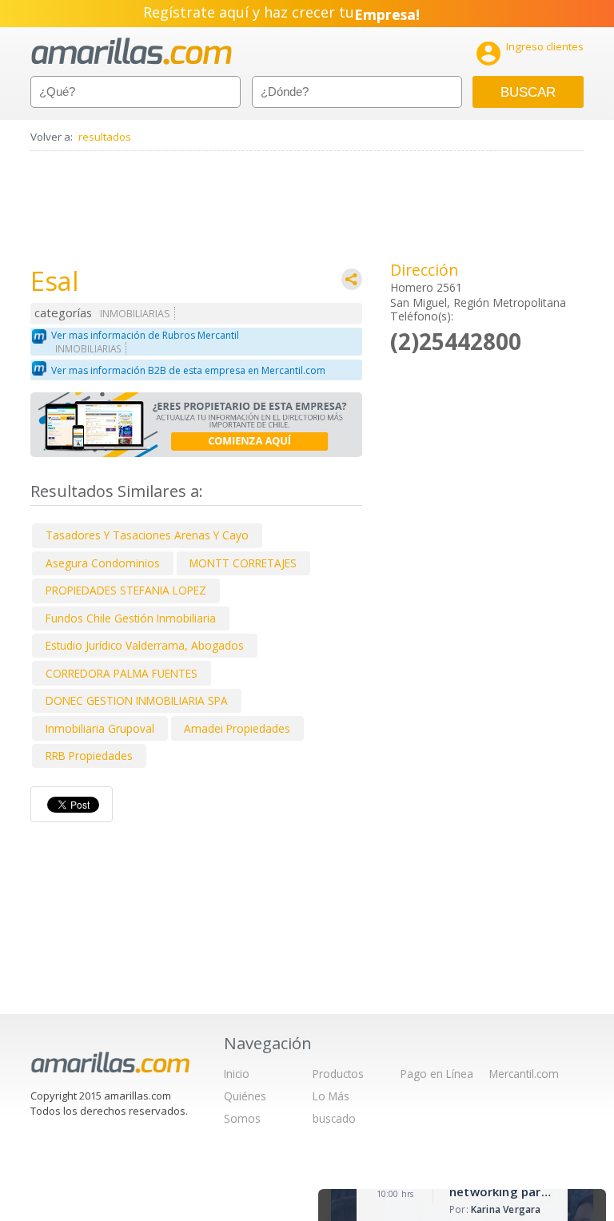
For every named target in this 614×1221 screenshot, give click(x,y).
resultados (104, 136)
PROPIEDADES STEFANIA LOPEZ (126, 590)
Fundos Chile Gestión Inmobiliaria (131, 618)
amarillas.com (131, 51)
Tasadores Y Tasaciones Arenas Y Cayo (147, 535)
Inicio (236, 1073)
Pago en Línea (437, 1073)
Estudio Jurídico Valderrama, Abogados (145, 645)
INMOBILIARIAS (135, 313)
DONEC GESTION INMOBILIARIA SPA (137, 700)
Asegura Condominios (103, 563)
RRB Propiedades (89, 755)
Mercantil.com (524, 1073)
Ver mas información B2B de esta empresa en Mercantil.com (188, 370)
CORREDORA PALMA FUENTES (121, 673)
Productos (338, 1073)
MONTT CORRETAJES (243, 563)
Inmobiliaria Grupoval (100, 728)
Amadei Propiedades (237, 728)
